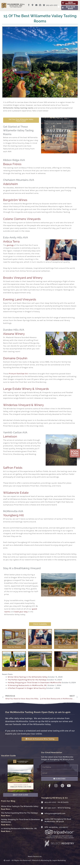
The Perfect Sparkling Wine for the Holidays (27, 680)
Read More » (6, 809)
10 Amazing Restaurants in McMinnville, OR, (27, 685)
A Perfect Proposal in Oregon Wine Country (27, 688)
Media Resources (35, 856)
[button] (59, 7)
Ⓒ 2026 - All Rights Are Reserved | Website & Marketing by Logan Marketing (35, 860)
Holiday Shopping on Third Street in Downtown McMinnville (34, 682)
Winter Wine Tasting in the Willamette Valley (27, 677)
